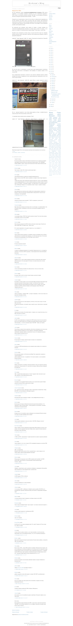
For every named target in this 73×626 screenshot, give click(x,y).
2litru (15, 291)
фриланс (50, 133)
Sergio (16, 266)
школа (60, 174)
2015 (51, 64)
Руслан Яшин (17, 522)
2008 (51, 106)
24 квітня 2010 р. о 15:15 (21, 202)
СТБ (49, 149)
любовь (59, 130)
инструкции (51, 139)
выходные (56, 162)
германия (59, 134)
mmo (15, 441)
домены (53, 163)
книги (54, 144)
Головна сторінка (30, 612)
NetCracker (53, 143)
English (50, 43)
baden (16, 232)
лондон (60, 166)
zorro (15, 466)
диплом (59, 149)
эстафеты (59, 121)
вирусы (55, 149)
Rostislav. (16, 538)
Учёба (50, 29)
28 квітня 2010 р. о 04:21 (21, 408)
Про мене (51, 16)
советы (52, 156)
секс (60, 171)
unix (52, 148)
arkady (16, 318)
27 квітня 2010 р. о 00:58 (21, 359)
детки (57, 149)
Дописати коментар (15, 610)
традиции (59, 172)
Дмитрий (16, 257)
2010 (51, 73)
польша (50, 154)
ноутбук (53, 153)
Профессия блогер (54, 90)
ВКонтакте (51, 130)
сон (51, 172)
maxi (15, 419)
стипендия (57, 156)
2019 (51, 59)
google (59, 126)
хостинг (53, 157)
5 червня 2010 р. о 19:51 (20, 543)
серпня (52, 81)
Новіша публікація (15, 612)
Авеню (55, 148)
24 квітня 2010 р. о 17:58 (21, 211)
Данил (16, 344)
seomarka (16, 279)
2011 (51, 71)
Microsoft (53, 136)
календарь (59, 165)
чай (55, 174)
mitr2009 (16, 299)
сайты (58, 171)
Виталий (16, 380)
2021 (51, 55)
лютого (52, 100)
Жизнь (16, 152)
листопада (53, 76)
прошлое (54, 121)
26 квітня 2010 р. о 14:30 (21, 307)
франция (50, 157)
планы (59, 118)
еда (49, 151)
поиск (57, 170)
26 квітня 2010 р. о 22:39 (21, 349)
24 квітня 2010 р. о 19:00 (21, 219)
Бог (58, 160)
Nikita (16, 214)
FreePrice (52, 158)
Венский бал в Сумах (55, 96)
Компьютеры (51, 34)
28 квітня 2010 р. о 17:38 (21, 444)
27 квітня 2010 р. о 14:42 (21, 376)
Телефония (51, 37)
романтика (59, 129)
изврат (19, 152)
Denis (16, 362)
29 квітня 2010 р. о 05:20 (21, 454)
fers (15, 310)
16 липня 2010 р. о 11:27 (20, 554)
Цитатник (51, 31)
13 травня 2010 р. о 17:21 (21, 519)
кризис (59, 136)
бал (51, 144)
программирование (53, 122)
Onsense (16, 222)
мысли (50, 153)
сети (49, 156)
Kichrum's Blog (36, 3)
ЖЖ (60, 160)
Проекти (50, 19)
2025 (51, 48)
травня (52, 87)
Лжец (16, 546)
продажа (53, 171)
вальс (53, 162)
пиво (60, 135)
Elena (16, 578)
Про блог (50, 15)
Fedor (16, 174)
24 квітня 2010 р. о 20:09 (21, 229)
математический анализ (53, 152)
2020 (51, 57)
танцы (60, 156)
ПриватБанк (54, 135)
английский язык (54, 161)
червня (52, 85)
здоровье (59, 125)
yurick (16, 327)
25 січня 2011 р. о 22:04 (20, 590)
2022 (51, 53)
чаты (57, 174)
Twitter (50, 135)
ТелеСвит (55, 130)
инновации (55, 165)
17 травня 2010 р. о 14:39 (21, 527)
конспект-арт (54, 166)
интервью (50, 142)
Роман (16, 198)
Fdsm (15, 372)
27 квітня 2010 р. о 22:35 (21, 399)
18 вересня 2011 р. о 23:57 (21, 598)
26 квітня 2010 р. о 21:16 (21, 341)
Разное (57, 148)
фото (55, 145)
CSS (58, 157)
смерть (50, 145)
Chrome (59, 139)
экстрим (55, 139)
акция (50, 144)
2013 (51, 67)
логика (57, 166)
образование (56, 153)
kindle (60, 147)
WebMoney (57, 143)
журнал (56, 163)
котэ (15, 586)
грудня (52, 74)
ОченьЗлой (17, 205)
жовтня (52, 78)
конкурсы (54, 129)
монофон (59, 167)
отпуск (50, 121)
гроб (15, 509)
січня (52, 102)
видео (60, 138)
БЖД (57, 160)
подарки (54, 170)
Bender (16, 402)
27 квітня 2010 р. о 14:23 (21, 369)
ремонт (56, 171)
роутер (60, 144)
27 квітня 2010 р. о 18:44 (21, 392)
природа (50, 171)
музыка (59, 152)
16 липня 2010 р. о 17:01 (20, 562)
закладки (59, 163)
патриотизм (51, 170)
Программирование (52, 41)
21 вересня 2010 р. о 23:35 (21, 569)
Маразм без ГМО (16, 10)
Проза (50, 38)
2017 (51, 62)
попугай (59, 170)
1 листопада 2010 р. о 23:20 (22, 583)
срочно (56, 172)
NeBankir (16, 447)
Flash (50, 158)
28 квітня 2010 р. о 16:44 (21, 438)
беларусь (50, 162)
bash (58, 147)
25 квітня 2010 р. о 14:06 (21, 263)
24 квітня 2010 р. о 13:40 (21, 195)
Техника (50, 40)
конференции (54, 151)
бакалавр (59, 161)
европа (59, 120)
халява (55, 120)
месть (50, 167)
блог (60, 117)
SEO (50, 138)
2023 (51, 52)
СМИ (60, 148)
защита (50, 165)
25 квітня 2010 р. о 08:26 (21, 254)
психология (59, 131)
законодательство (53, 128)
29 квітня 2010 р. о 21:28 (21, 477)
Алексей (16, 593)
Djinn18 (16, 496)
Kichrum (16, 168)
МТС (50, 161)
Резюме (50, 18)
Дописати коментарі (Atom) (23, 614)
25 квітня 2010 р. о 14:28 (21, 276)
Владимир (16, 503)
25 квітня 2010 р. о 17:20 (21, 288)
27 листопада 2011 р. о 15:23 (22, 607)
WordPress (52, 147)
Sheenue (16, 457)
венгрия (59, 140)
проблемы (56, 144)
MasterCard (56, 158)
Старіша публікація (43, 612)
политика (23, 152)
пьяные (53, 154)
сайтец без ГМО (21, 567)
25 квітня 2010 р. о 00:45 (21, 245)
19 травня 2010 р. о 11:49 (21, 535)
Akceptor (16, 487)
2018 (51, 60)
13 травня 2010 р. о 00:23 (21, 506)
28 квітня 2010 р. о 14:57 (21, 432)
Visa (49, 147)
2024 (51, 50)
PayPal (60, 158)
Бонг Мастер (17, 425)
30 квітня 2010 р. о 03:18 (21, 484)
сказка (60, 142)
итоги (59, 116)
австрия (52, 149)
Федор (16, 189)
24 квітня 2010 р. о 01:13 (21, 186)
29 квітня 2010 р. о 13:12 (21, 471)
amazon (56, 147)
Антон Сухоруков (18, 387)
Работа (50, 32)
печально (55, 117)
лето (56, 133)
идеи (52, 165)
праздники (55, 142)
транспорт (50, 174)
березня (52, 98)
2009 (51, 104)
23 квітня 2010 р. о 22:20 (21, 165)
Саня (15, 241)
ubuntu (50, 148)
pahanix (16, 565)
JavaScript (57, 145)
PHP (54, 133)
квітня (52, 88)
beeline (55, 160)
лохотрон (59, 151)
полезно (50, 35)
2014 (51, 66)
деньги (51, 114)
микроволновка (54, 167)
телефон (59, 133)
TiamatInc (16, 395)
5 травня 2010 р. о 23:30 (20, 493)
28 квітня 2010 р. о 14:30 (21, 422)
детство (50, 163)
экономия (50, 175)
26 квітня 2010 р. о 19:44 (21, 334)
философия (51, 131)
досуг (59, 114)
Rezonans (50, 160)
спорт (54, 156)
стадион (52, 145)
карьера (50, 166)
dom (15, 530)
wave (60, 143)
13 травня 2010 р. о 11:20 (21, 512)
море (58, 135)
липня (52, 83)
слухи (50, 172)
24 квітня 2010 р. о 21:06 (21, 239)
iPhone (53, 138)
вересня (52, 80)
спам (50, 136)
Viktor (16, 434)
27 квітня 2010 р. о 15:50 (21, 384)
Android (56, 157)
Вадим (16, 411)
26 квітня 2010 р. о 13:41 (21, 296)
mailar (16, 480)
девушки (50, 129)
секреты (59, 154)
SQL (60, 145)
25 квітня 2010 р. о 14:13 (21, 270)
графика (59, 162)
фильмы (50, 143)
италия (56, 136)
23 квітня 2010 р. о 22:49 (21, 171)
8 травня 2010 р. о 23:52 (20, 499)
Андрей (16, 474)
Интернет (51, 28)
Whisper (53, 160)
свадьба (56, 154)
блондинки (54, 134)
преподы (51, 126)
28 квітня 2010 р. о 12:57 (21, 416)
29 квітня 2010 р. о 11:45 (21, 463)
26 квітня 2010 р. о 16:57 (21, 315)
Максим (16, 248)
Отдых (50, 26)
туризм (54, 174)
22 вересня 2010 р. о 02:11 (21, 575)
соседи (54, 172)
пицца (60, 153)
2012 (51, 69)
